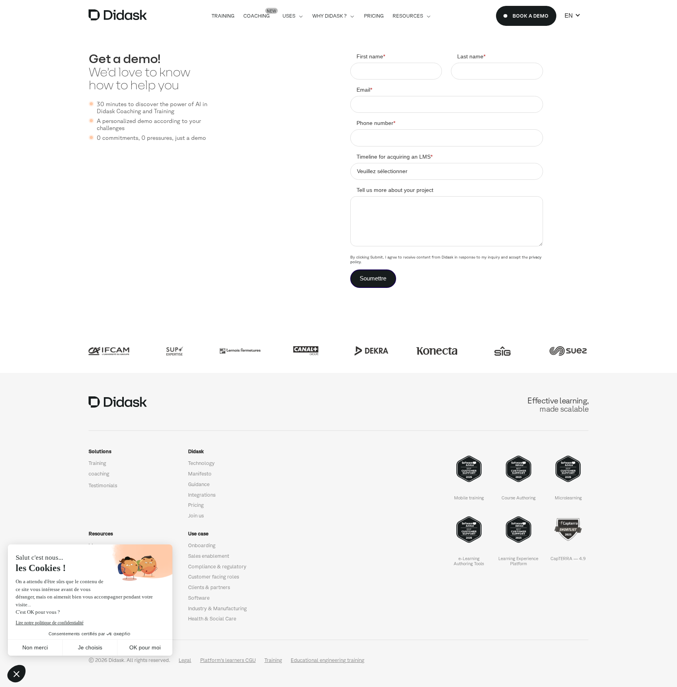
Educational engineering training (327, 660)
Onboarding (201, 545)
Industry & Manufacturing (217, 608)
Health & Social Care (212, 619)
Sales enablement (208, 556)
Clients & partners (209, 587)
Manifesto (200, 474)
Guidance (199, 484)
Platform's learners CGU (228, 660)
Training (97, 463)
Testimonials (103, 485)
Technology (201, 463)
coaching (99, 474)
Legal (185, 660)
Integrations (201, 495)
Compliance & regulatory (217, 566)
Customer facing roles (213, 577)
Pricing (196, 505)
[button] (572, 16)
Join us (196, 516)
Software (199, 598)
